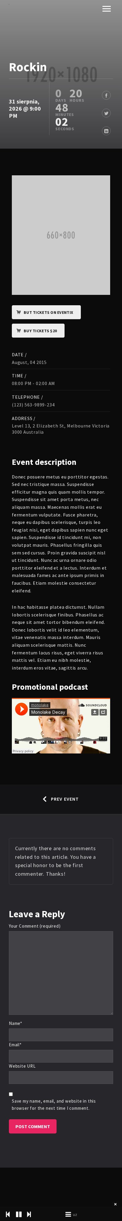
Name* (15, 1023)
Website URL (22, 1066)
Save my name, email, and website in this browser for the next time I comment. (54, 1104)
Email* (15, 1044)
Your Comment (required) (34, 926)
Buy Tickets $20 (40, 330)
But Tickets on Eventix (48, 312)
